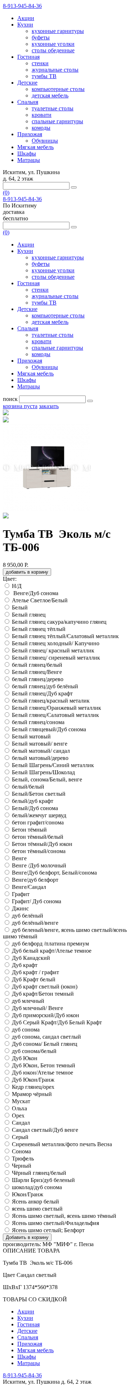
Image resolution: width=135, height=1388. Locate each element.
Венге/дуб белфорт (36, 880)
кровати (41, 115)
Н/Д (17, 586)
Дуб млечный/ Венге (37, 1008)
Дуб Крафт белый (33, 979)
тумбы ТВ (44, 76)
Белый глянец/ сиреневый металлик (56, 658)
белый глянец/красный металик (51, 701)
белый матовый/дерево (40, 758)
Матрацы (28, 160)
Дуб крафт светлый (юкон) (44, 986)
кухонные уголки (53, 44)
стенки (40, 63)
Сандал (21, 1123)
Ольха (19, 1108)
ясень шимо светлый (37, 1209)
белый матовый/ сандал (41, 751)
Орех (18, 1115)
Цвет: (10, 579)
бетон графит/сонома (38, 822)
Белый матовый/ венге (39, 744)
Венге (19, 858)
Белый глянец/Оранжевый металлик (56, 708)
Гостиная (28, 57)
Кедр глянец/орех (33, 1087)
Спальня (27, 102)
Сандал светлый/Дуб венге (45, 1130)
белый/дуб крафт (32, 801)
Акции (25, 18)
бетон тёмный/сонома (39, 851)
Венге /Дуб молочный (39, 865)
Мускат (21, 1101)
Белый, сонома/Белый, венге (47, 779)
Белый (20, 607)
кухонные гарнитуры (58, 31)
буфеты (41, 37)
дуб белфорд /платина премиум (50, 944)
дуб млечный (28, 1001)
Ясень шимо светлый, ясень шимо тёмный (64, 1216)
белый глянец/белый (37, 665)
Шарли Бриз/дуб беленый (43, 1180)
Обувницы (45, 141)
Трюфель (23, 1158)
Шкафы (26, 153)
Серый (20, 1137)
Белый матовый (31, 736)
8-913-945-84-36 (22, 6)
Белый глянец (29, 615)
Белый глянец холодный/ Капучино (55, 643)
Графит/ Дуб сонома (36, 901)
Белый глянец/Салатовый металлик (55, 715)
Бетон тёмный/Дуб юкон (42, 844)
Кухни (25, 24)
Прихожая (29, 134)
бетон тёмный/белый (37, 837)
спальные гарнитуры (57, 121)
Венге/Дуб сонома (36, 593)
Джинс (20, 908)
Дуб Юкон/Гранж (34, 1080)
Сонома (21, 1151)
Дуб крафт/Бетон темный (43, 994)
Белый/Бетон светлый (39, 794)
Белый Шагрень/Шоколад (43, 772)
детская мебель (50, 95)
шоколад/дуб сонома (37, 1187)
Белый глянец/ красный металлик (53, 650)
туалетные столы (52, 108)
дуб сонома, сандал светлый (46, 1037)
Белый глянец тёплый (39, 629)
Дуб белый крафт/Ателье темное (52, 951)
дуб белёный (27, 916)
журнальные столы (55, 70)
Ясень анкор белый (36, 1201)
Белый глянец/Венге (37, 672)
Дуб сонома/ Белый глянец (44, 1044)
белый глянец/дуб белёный (45, 686)
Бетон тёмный (29, 830)
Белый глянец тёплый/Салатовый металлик (65, 636)
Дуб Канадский (31, 958)
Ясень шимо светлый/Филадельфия (56, 1223)
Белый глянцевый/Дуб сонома (49, 729)
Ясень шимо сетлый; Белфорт (49, 1230)
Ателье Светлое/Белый (40, 600)
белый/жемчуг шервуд (39, 815)
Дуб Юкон (24, 1058)
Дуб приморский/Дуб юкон (45, 1015)
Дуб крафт (24, 965)
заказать (49, 406)
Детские (27, 83)
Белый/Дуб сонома (35, 808)
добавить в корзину (27, 572)
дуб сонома (26, 1029)
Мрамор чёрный (32, 1094)
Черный (21, 1166)
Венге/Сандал (30, 887)
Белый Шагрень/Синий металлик (53, 765)
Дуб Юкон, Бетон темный (43, 1065)
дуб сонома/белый (34, 1051)
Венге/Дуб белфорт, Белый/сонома (54, 873)
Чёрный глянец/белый (39, 1173)
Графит (21, 894)
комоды (41, 128)
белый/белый (28, 787)
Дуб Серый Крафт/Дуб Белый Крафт (57, 1022)
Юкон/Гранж (27, 1194)
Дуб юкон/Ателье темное (43, 1072)
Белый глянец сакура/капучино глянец (59, 622)
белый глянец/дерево (37, 679)
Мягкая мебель (35, 147)
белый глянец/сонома (38, 722)
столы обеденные (53, 50)
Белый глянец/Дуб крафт (42, 693)
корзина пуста (20, 406)
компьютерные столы (58, 89)
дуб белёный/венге (35, 923)
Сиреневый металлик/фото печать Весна (62, 1144)
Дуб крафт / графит (35, 972)
